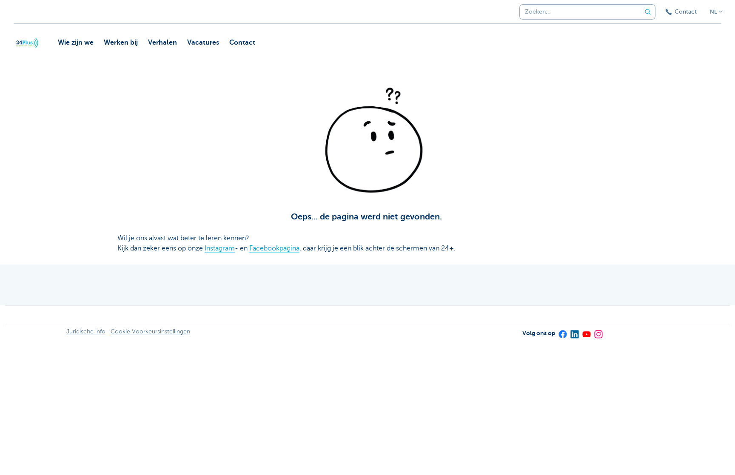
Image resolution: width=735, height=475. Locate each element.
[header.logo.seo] (27, 43)
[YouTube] (586, 332)
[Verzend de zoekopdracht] (647, 12)
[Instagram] (598, 332)
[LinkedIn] (574, 332)
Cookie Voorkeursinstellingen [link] (150, 331)
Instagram (220, 248)
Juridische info (85, 331)
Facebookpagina (274, 248)
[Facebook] (562, 332)
